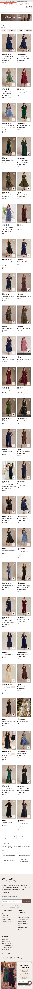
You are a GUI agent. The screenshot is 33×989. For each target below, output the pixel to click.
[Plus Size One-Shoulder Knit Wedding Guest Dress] (24, 438)
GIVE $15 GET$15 (6, 943)
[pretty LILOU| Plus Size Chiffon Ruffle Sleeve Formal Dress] (9, 43)
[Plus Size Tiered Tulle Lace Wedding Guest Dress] (9, 505)
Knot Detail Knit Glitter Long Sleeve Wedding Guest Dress (8, 195)
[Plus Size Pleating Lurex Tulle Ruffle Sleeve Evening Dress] (24, 314)
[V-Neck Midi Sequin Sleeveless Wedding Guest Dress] (24, 740)
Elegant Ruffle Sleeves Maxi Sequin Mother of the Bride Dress (8, 486)
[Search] (5, 7)
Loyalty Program (6, 941)
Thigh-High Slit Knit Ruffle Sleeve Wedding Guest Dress (23, 620)
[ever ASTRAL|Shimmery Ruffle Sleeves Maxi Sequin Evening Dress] (24, 809)
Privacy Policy (5, 915)
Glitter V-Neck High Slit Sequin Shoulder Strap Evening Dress (22, 587)
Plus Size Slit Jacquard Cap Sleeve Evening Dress (23, 227)
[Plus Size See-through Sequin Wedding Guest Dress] (24, 77)
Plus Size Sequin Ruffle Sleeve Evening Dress (22, 390)
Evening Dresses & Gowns (9, 855)
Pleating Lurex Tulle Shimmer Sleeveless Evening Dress (24, 296)
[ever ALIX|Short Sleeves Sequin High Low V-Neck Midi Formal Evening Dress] (9, 774)
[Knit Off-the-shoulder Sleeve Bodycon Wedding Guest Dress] (9, 707)
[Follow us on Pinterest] (14, 958)
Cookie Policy (5, 917)
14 (22, 836)
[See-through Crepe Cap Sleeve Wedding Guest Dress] (9, 146)
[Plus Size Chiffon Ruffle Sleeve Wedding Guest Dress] (24, 707)
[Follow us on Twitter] (7, 958)
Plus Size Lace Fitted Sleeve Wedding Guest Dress (23, 359)
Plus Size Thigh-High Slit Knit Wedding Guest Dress (24, 125)
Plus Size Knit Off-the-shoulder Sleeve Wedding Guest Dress (23, 687)
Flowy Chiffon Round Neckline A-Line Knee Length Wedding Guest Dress (8, 93)
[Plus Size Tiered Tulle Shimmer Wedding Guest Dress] (9, 314)
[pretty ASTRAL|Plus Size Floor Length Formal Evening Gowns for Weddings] (9, 213)
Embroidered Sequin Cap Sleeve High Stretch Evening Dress (8, 689)
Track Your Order (22, 921)
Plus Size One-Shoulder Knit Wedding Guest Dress (23, 452)
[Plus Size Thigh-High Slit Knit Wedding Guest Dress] (24, 112)
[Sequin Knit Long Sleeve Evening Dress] (9, 376)
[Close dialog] (31, 962)
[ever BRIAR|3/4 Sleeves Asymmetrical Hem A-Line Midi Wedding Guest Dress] (9, 606)
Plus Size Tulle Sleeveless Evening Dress (23, 421)
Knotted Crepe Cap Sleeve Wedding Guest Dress (8, 585)
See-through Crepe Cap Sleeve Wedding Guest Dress (7, 160)
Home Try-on (5, 939)
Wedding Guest (11, 30)
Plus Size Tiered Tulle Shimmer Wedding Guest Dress (8, 328)
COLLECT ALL (24, 983)
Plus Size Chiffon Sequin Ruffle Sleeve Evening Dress (8, 359)
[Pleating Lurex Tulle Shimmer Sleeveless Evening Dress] (24, 282)
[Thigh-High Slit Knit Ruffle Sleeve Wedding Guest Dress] (24, 606)
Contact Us (20, 915)
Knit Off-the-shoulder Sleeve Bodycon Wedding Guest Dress (8, 721)
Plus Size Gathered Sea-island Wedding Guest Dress (24, 518)
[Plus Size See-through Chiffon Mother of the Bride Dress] (9, 809)
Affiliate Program (6, 949)
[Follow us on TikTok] (22, 958)
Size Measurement (22, 927)
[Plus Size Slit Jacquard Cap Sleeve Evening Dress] (24, 213)
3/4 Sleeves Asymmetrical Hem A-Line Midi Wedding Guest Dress (8, 622)
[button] (14, 35)
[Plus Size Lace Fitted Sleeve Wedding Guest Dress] (24, 345)
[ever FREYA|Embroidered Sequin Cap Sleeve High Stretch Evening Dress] (9, 673)
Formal (3, 30)
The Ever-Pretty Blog (7, 921)
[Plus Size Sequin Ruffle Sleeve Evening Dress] (24, 376)
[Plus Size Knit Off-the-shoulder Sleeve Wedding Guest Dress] (24, 673)
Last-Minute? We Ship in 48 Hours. (16, 1)
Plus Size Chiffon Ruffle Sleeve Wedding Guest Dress (22, 721)
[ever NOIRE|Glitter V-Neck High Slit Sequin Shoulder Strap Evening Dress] (24, 571)
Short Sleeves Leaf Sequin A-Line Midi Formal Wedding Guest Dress (24, 553)
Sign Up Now (26, 901)
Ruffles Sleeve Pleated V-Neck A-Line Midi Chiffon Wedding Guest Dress (23, 59)
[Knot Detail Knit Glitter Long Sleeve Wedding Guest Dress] (9, 181)
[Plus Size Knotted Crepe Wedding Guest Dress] (24, 470)
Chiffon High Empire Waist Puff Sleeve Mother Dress (23, 790)
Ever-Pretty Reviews (6, 919)
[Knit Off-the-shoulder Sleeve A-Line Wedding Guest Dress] (9, 537)
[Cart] (30, 7)
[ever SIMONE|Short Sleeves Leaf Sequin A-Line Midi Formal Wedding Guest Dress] (24, 537)
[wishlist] (27, 7)
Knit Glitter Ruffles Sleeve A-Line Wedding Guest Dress (24, 195)
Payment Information (23, 923)
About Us (4, 913)
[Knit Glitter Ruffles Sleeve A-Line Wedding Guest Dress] (24, 181)
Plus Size (20, 30)
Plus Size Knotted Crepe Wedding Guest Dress (23, 484)
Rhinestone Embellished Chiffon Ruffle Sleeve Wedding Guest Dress (22, 654)
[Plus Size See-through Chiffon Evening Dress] (9, 438)
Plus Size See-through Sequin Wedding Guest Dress (24, 91)
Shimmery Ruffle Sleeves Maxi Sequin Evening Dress (23, 825)
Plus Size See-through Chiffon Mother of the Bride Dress (8, 823)
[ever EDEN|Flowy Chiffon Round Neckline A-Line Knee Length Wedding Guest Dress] (9, 77)
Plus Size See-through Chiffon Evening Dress (7, 452)
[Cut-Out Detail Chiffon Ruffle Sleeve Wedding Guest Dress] (9, 641)
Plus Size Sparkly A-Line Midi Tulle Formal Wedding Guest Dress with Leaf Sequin (8, 128)
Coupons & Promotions (7, 945)
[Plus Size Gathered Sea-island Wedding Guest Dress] (24, 505)
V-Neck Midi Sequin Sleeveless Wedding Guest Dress (23, 753)
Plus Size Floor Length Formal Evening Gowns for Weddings (8, 229)
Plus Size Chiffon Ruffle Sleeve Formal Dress (7, 59)
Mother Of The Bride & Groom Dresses (24, 860)
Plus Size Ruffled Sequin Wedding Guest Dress (7, 296)
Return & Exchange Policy (24, 917)
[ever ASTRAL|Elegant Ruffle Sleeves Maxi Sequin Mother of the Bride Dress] (9, 470)
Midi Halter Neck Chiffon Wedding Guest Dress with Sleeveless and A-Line (8, 264)
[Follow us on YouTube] (18, 958)
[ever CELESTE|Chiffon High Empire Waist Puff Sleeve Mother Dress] (24, 774)
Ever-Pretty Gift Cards (7, 947)
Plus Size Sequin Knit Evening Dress (8, 421)
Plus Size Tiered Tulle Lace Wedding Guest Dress (8, 518)
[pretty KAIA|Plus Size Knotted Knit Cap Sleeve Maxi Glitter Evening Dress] (9, 740)
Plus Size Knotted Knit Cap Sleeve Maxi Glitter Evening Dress (8, 756)
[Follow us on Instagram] (11, 958)
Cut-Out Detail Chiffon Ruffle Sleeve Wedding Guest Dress (9, 654)
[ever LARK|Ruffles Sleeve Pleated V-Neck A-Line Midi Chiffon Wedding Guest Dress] (24, 43)
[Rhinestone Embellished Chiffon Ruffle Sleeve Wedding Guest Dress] (24, 641)
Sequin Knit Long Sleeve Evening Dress (7, 390)
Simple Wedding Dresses (9, 860)
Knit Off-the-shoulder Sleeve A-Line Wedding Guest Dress (9, 551)
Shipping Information (23, 919)
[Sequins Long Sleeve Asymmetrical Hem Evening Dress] (24, 248)
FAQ (19, 925)
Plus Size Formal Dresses (24, 855)
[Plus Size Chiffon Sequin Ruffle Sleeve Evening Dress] (9, 345)
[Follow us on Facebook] (4, 958)
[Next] (26, 837)
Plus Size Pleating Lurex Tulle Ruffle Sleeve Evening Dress (24, 328)
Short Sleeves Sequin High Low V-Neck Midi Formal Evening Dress (8, 790)
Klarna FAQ (20, 929)
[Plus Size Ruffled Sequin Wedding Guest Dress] (9, 282)
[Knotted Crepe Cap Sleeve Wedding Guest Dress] (9, 571)
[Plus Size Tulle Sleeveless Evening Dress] (24, 407)
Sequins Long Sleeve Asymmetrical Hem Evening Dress (23, 261)
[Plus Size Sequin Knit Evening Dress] (9, 407)
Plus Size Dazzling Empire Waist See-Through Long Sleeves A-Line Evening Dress (23, 162)
